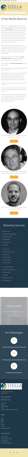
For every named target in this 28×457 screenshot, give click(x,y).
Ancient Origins (9, 29)
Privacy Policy (4, 393)
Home (2, 418)
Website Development (5, 428)
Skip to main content (12, 0)
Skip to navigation (4, 0)
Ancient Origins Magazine (17, 63)
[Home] (11, 5)
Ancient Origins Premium (6, 438)
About (2, 420)
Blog (2, 422)
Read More (14, 141)
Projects (3, 426)
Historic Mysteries (5, 440)
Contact (2, 424)
